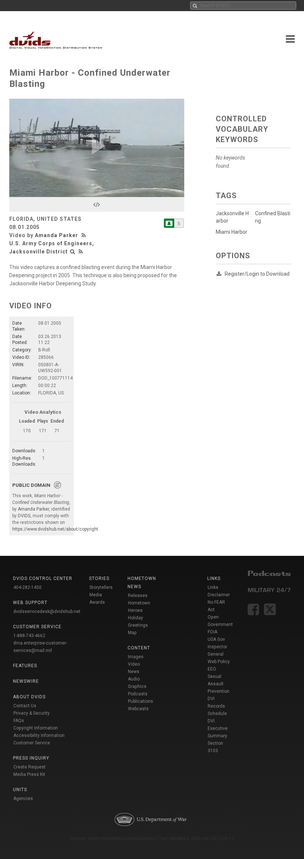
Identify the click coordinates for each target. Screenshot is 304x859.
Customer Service (31, 742)
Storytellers (101, 587)
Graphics (137, 686)
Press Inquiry (31, 758)
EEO (212, 669)
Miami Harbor (231, 232)
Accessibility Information (39, 735)
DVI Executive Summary (218, 728)
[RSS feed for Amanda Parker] (84, 235)
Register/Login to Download (257, 274)
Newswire (26, 681)
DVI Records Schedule (217, 706)
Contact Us (24, 705)
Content (139, 647)
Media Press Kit (29, 774)
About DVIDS (29, 696)
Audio (134, 679)
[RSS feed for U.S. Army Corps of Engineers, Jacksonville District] (80, 252)
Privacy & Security (31, 713)
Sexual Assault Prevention (218, 684)
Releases (138, 595)
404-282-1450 (27, 587)
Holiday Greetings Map (138, 625)
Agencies (23, 798)
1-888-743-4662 (29, 635)
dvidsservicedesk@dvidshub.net (46, 611)
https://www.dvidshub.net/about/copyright (55, 529)
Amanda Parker (56, 235)
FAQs (18, 720)
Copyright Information (35, 728)
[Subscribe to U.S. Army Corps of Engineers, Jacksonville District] (169, 223)
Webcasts (138, 708)
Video (134, 664)
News (133, 671)
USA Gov (216, 639)
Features (25, 665)
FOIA (212, 632)
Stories (99, 578)
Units (20, 789)
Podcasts (138, 693)
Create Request (29, 767)
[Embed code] (96, 204)
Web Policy (219, 661)
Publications (140, 701)
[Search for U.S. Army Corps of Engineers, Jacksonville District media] (72, 252)
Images (135, 656)
